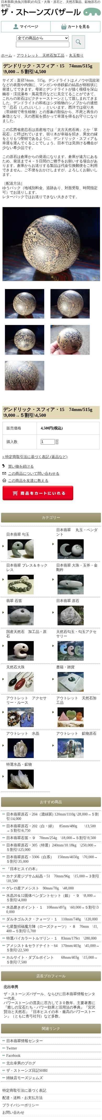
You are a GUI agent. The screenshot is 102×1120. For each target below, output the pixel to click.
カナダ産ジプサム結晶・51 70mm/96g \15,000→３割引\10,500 (52, 878)
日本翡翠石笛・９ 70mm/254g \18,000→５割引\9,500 (51, 838)
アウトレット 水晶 (22, 733)
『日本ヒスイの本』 (22, 869)
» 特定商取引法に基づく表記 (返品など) (34, 457)
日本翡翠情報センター (24, 1041)
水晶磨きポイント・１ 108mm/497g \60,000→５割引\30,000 (52, 909)
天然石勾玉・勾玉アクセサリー (76, 634)
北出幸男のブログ (21, 1063)
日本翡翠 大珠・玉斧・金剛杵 (77, 567)
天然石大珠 (15, 667)
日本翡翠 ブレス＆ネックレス (27, 567)
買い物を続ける (21, 466)
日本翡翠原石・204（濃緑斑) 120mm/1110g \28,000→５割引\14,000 (52, 816)
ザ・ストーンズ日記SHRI (27, 1071)
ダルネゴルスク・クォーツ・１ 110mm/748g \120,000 (52, 919)
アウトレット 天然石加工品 (40, 55)
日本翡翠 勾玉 (17, 534)
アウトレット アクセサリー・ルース (26, 700)
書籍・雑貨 (65, 667)
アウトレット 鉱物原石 (76, 733)
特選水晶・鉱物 (19, 764)
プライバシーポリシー (20, 1105)
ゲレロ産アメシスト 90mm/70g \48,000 (40, 888)
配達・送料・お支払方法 (22, 1098)
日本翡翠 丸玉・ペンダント (77, 532)
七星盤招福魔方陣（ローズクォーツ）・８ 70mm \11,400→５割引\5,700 (52, 929)
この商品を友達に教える (28, 481)
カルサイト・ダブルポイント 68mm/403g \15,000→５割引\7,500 (52, 960)
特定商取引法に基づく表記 (24, 1090)
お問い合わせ (13, 1112)
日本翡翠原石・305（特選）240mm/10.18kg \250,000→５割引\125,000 (51, 847)
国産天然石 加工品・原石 (26, 634)
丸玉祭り (76, 55)
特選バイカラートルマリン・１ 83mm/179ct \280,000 (51, 938)
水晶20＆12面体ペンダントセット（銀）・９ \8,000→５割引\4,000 (51, 898)
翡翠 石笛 (14, 601)
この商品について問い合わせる (33, 474)
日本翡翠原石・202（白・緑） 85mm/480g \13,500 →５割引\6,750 (51, 828)
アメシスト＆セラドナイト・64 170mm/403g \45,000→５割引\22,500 (52, 948)
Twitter (11, 1048)
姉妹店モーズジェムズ (24, 1078)
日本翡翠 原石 (67, 601)
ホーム (6, 55)
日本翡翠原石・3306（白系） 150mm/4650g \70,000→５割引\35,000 (52, 859)
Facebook (13, 1056)
